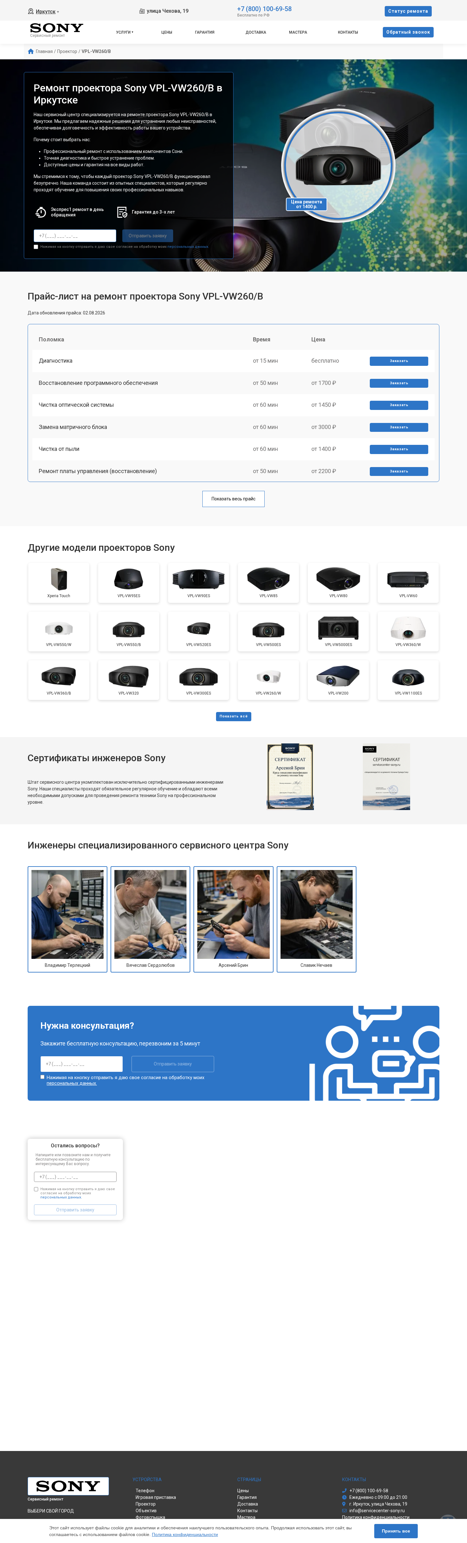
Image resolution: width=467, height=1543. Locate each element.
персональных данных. (188, 247)
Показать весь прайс (233, 498)
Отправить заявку (148, 235)
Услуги (123, 32)
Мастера (298, 32)
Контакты (348, 32)
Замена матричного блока (73, 427)
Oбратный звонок (408, 32)
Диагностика (55, 360)
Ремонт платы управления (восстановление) (98, 471)
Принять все (396, 1530)
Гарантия (204, 32)
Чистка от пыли (59, 448)
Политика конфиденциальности (185, 1534)
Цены (166, 32)
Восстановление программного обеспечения (98, 382)
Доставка (256, 32)
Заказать (399, 361)
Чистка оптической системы (76, 404)
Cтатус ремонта (408, 11)
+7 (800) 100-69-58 (264, 8)
